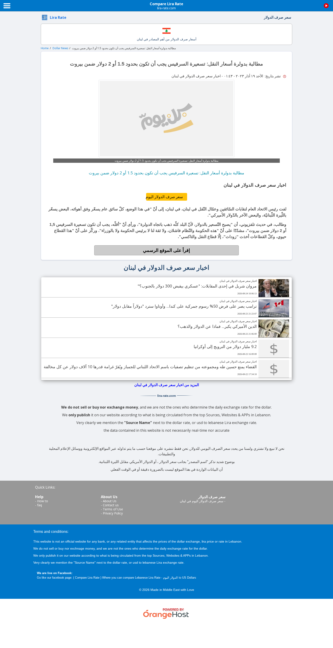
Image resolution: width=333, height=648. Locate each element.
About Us (109, 501)
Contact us (111, 505)
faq (39, 505)
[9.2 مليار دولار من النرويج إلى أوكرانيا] (273, 349)
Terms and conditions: (50, 532)
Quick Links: (45, 487)
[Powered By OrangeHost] (166, 612)
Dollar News (60, 48)
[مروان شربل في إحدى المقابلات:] (273, 288)
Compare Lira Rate (87, 577)
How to (42, 501)
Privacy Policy (113, 513)
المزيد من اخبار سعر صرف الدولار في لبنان (166, 384)
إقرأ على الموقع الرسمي (166, 250)
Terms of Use (113, 509)
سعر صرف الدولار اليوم (164, 196)
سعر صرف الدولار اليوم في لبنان (201, 501)
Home (45, 48)
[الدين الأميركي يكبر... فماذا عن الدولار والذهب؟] (273, 328)
